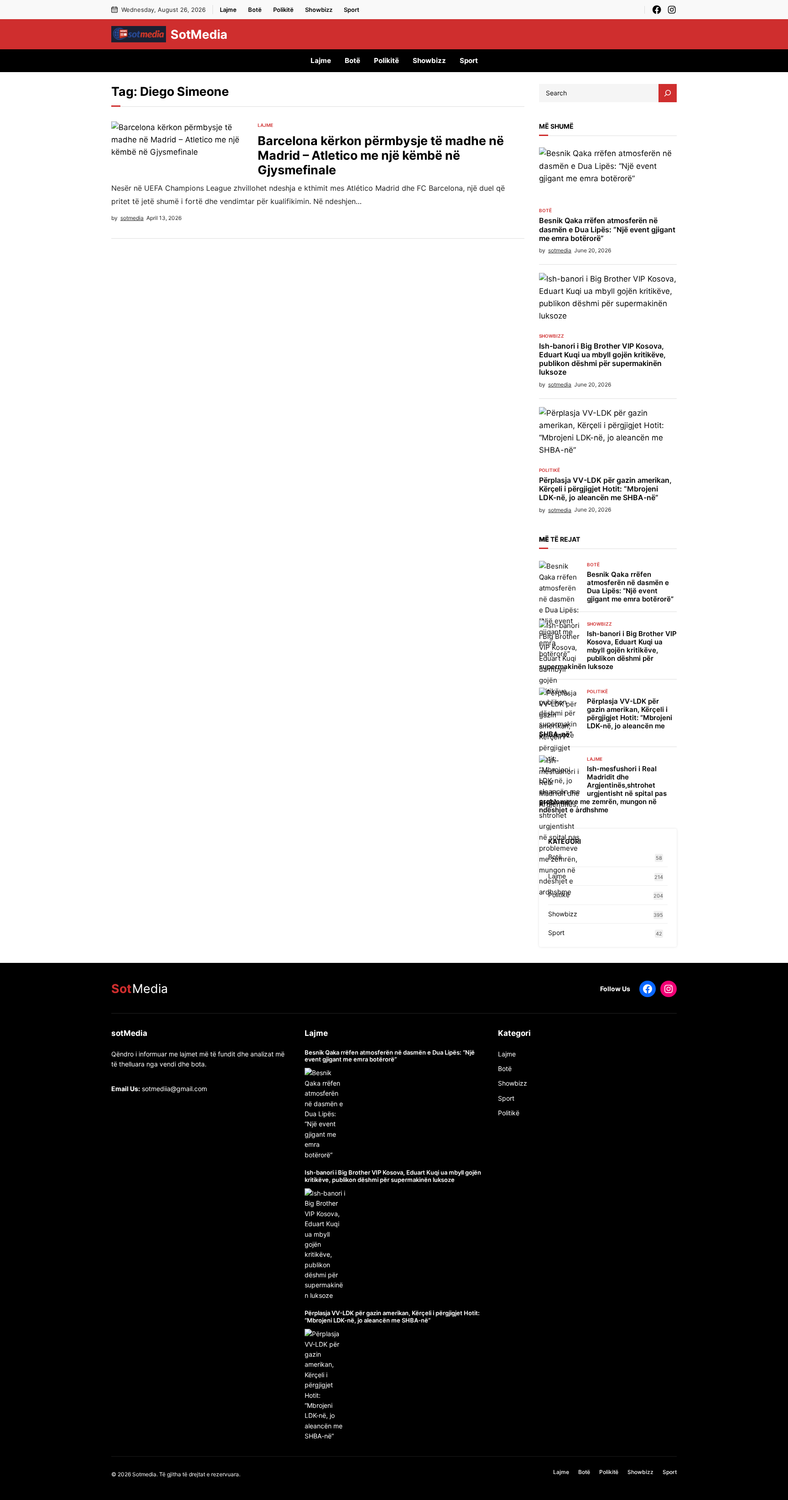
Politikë (549, 470)
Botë (545, 210)
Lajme (265, 125)
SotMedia (199, 34)
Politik (507, 1113)
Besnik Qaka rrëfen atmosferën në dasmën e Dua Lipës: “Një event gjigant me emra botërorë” (607, 229)
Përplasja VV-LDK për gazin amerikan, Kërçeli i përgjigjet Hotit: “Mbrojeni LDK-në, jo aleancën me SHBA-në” (605, 489)
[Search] (667, 93)
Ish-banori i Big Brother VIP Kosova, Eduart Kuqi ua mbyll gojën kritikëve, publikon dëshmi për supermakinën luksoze (602, 359)
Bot (503, 1068)
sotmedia (132, 217)
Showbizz (551, 336)
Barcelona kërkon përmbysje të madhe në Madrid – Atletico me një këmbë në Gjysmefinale (381, 155)
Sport (556, 932)
